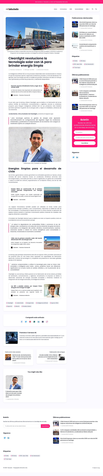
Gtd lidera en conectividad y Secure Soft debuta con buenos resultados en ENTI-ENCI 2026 (88, 35)
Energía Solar (30, 303)
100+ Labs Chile (78, 64)
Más (87, 9)
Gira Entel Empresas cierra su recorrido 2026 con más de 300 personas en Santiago (88, 24)
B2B (71, 9)
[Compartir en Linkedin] (38, 321)
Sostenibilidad (79, 9)
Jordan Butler (19, 303)
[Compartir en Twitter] (25, 321)
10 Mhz (75, 61)
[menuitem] (55, 9)
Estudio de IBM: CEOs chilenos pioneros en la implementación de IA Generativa (48, 357)
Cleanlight (10, 303)
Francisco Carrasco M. (16, 69)
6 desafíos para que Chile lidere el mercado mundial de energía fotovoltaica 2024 (14, 394)
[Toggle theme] (96, 9)
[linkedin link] (77, 157)
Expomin (10, 306)
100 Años (83, 61)
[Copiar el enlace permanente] (46, 321)
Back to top (97, 468)
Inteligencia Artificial (42, 303)
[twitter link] (73, 157)
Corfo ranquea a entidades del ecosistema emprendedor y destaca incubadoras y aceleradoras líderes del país (88, 94)
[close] (101, 2)
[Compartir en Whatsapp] (34, 321)
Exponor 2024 (54, 303)
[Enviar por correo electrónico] (42, 321)
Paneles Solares (27, 306)
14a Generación (89, 64)
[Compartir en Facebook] (21, 321)
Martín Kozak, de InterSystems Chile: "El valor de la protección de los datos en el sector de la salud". (21, 357)
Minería (17, 306)
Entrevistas (63, 9)
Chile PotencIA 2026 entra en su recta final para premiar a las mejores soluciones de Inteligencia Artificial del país (88, 81)
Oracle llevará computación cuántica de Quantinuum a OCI (87, 46)
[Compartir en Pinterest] (30, 321)
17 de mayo (77, 67)
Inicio (55, 9)
